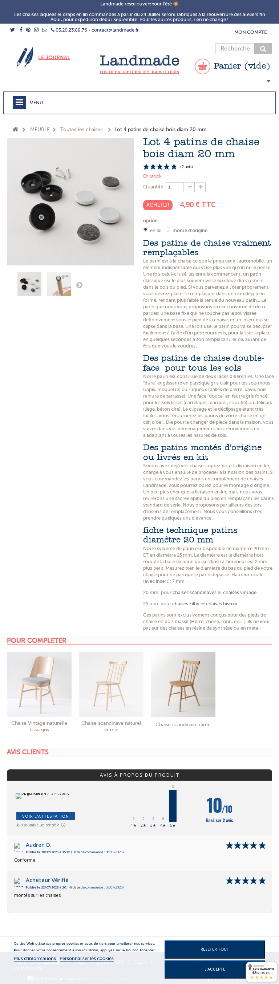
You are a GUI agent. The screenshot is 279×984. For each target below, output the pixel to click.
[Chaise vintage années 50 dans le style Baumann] (39, 684)
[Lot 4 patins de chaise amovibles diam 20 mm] (30, 284)
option (151, 220)
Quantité (153, 187)
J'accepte (215, 969)
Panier (240, 66)
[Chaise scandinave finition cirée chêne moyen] (183, 684)
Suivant (79, 284)
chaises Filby (185, 603)
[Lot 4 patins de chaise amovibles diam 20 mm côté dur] (59, 284)
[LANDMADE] (139, 64)
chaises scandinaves (195, 592)
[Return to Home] (15, 129)
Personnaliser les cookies (87, 958)
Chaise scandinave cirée (183, 724)
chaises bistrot (222, 603)
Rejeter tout (215, 949)
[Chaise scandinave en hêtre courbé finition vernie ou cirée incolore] (111, 684)
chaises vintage (239, 592)
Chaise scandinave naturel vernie (111, 726)
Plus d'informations (35, 958)
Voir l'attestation (45, 816)
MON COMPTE (250, 32)
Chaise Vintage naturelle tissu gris (39, 726)
